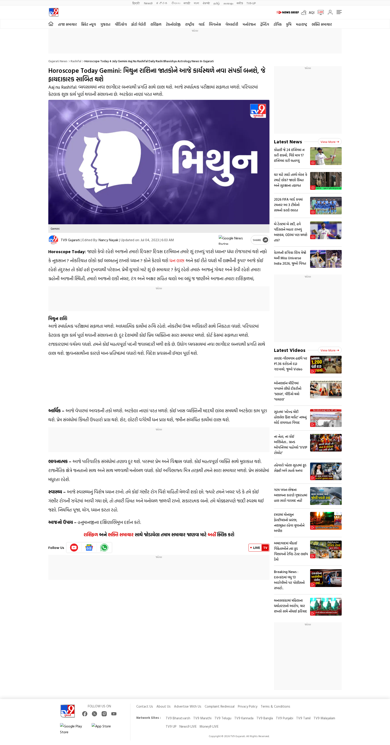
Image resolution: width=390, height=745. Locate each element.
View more (328, 141)
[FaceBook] (84, 713)
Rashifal (76, 61)
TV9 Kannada (243, 718)
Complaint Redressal (219, 706)
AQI (311, 12)
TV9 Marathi (202, 718)
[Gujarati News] (53, 12)
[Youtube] (74, 547)
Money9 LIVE (209, 726)
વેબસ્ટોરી (231, 24)
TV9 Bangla (264, 718)
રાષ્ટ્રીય (189, 24)
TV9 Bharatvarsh (178, 718)
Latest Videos (289, 350)
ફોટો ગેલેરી (138, 24)
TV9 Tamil (303, 718)
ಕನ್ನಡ (162, 3)
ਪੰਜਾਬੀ (206, 3)
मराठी (187, 3)
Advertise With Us (187, 706)
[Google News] (89, 547)
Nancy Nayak (108, 240)
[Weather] (305, 12)
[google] (234, 240)
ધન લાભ (176, 260)
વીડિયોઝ (121, 24)
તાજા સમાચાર (67, 24)
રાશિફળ (155, 24)
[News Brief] (287, 12)
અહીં (212, 534)
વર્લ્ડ (201, 24)
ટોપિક (278, 24)
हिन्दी (136, 3)
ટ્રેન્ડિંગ (264, 24)
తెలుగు (175, 3)
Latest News (288, 141)
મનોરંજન (249, 24)
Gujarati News (57, 61)
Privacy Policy (247, 706)
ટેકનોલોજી (173, 24)
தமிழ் (217, 3)
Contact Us (144, 706)
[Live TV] (319, 12)
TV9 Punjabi (284, 718)
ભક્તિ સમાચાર (322, 24)
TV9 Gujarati (70, 240)
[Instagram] (104, 713)
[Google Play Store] (73, 729)
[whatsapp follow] (104, 547)
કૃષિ (288, 24)
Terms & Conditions (275, 706)
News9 (148, 3)
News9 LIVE (188, 726)
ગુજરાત (105, 24)
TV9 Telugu (222, 718)
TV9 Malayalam (324, 718)
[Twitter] (94, 713)
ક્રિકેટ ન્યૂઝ (88, 24)
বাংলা (196, 3)
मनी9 (240, 3)
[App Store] (105, 729)
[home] (50, 24)
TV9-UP (251, 3)
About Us (163, 706)
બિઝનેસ (215, 24)
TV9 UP (171, 726)
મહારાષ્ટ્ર (301, 24)
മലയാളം (228, 3)
